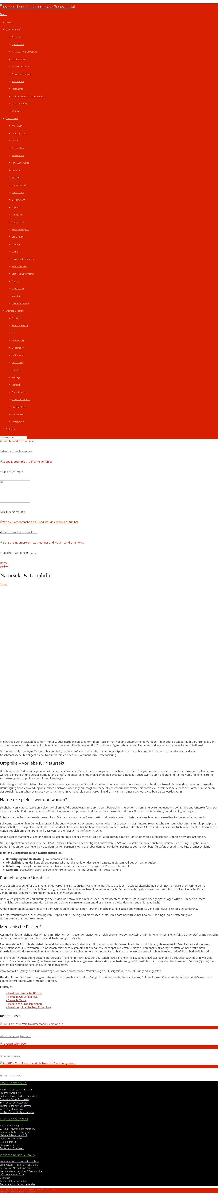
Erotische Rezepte (20, 66)
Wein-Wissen (18, 111)
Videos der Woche (20, 303)
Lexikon (4, 566)
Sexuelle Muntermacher (23, 273)
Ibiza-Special (17, 362)
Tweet (3, 584)
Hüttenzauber (18, 355)
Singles (15, 281)
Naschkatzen (18, 81)
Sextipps (16, 244)
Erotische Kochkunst (10, 1092)
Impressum (4, 1192)
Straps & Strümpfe (9, 1145)
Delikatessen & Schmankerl (24, 51)
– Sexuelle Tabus (16, 1000)
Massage (16, 377)
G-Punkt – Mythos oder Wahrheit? (17, 1128)
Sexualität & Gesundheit (23, 259)
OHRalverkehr (18, 199)
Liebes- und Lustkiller (11, 1138)
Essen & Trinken (13, 29)
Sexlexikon (11, 429)
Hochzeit (16, 170)
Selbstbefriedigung (20, 229)
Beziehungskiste (19, 133)
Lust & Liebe (12, 118)
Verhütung (17, 296)
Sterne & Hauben (20, 103)
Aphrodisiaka (18, 44)
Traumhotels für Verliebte (13, 1181)
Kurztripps (16, 370)
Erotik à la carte (19, 59)
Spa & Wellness (19, 407)
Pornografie (17, 214)
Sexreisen (5, 1177)
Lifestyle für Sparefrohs (12, 1174)
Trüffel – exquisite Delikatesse (15, 1105)
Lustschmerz (18, 192)
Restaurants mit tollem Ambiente (27, 96)
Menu (3, 14)
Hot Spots (16, 177)
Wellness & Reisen (14, 310)
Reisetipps (17, 384)
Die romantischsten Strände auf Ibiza (19, 1161)
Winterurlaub (18, 421)
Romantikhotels (19, 392)
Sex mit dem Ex (8, 1141)
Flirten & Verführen (21, 162)
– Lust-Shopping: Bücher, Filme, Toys (28, 1007)
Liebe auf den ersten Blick (13, 1135)
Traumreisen (17, 414)
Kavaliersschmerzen (10, 1055)
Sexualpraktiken (19, 266)
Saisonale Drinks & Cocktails (14, 1099)
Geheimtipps (18, 347)
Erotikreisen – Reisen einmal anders (19, 1164)
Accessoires (17, 37)
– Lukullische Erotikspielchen (24, 1004)
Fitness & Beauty (20, 325)
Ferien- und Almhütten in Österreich (19, 1168)
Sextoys (15, 251)
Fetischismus (18, 155)
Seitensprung (18, 222)
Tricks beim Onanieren (12, 1148)
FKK (13, 333)
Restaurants (17, 88)
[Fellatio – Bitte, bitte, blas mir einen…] (109, 1024)
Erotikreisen (17, 318)
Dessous (16, 140)
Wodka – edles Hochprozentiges (17, 1112)
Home (9, 22)
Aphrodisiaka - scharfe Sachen (16, 1089)
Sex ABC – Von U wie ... (11, 1075)
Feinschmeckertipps (21, 74)
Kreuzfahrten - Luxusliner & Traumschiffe (21, 1171)
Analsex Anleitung (9, 1125)
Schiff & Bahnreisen (21, 399)
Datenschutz (31, 1192)
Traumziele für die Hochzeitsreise (17, 1184)
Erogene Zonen (19, 148)
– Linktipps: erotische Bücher (24, 993)
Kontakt (14, 1192)
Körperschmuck (19, 185)
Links (21, 1192)
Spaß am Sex (18, 288)
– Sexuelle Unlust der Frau (22, 996)
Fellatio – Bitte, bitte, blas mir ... (15, 1036)
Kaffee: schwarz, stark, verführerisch (18, 1096)
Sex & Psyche (18, 236)
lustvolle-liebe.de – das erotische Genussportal (19, 1189)
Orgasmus (16, 207)
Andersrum (17, 125)
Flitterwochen (18, 340)
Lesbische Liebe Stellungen (14, 1132)
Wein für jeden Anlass (11, 1109)
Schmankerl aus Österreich (14, 1102)
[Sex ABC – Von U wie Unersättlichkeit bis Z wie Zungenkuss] (109, 1063)
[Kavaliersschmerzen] (109, 1043)
